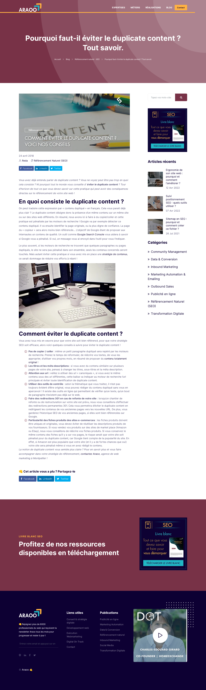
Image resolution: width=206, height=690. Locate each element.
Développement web (78, 627)
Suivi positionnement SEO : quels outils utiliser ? (176, 201)
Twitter (57, 168)
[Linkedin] (25, 655)
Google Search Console (90, 234)
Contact (181, 7)
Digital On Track (75, 641)
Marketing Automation (112, 624)
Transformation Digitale (167, 313)
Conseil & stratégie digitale (77, 621)
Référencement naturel (112, 634)
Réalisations (153, 7)
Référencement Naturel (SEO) (51, 160)
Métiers (135, 7)
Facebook (27, 168)
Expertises (118, 7)
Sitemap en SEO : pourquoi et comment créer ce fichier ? (176, 223)
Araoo (25, 669)
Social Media (107, 645)
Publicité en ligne (163, 294)
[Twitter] (34, 655)
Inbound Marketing (164, 267)
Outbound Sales (162, 286)
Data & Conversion (164, 259)
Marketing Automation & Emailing (166, 277)
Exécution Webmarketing (74, 635)
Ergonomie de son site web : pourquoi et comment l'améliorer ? (174, 176)
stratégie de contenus (114, 254)
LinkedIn (42, 168)
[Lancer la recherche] (181, 97)
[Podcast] (20, 655)
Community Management (169, 252)
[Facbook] (29, 655)
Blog (169, 7)
